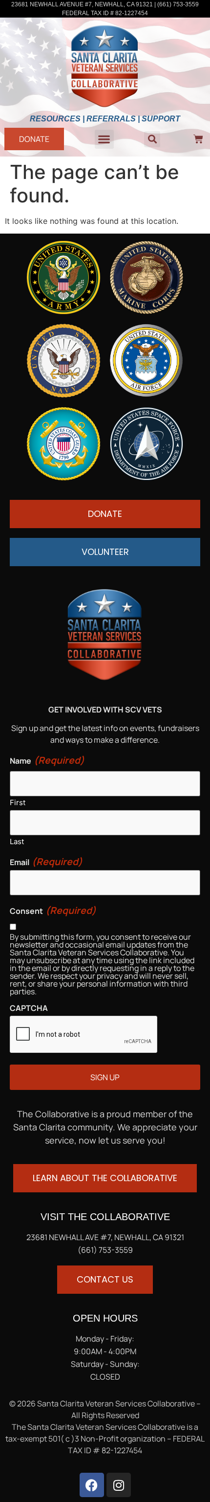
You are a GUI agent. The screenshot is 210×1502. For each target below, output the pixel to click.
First (17, 802)
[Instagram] (118, 1485)
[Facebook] (92, 1485)
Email (46, 862)
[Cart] (198, 139)
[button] (104, 139)
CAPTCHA (29, 1008)
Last (17, 841)
